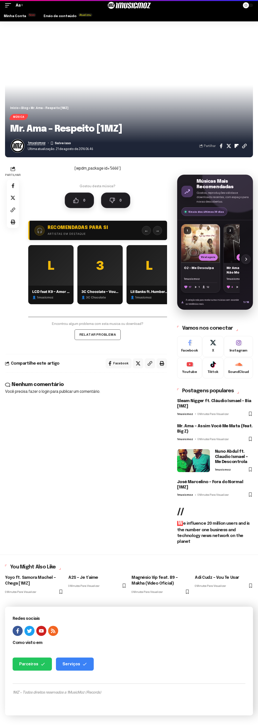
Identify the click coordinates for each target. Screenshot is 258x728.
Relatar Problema (97, 334)
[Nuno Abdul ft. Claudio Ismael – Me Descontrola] (193, 460)
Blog (24, 108)
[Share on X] (228, 146)
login (46, 391)
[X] (213, 346)
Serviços (71, 664)
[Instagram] (238, 346)
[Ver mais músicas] (246, 259)
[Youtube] (189, 368)
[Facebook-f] (18, 631)
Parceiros (28, 664)
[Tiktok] (213, 368)
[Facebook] (189, 346)
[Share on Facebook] (220, 146)
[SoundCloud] (238, 368)
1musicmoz (37, 143)
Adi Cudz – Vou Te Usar (217, 578)
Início (14, 108)
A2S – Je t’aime (83, 578)
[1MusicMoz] (129, 5)
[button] (9, 5)
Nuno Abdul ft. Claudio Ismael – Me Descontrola (231, 456)
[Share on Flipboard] (236, 146)
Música (18, 117)
